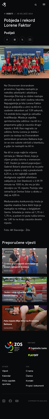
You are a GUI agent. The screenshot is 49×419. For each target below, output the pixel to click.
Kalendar (6, 375)
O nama (29, 370)
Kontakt (29, 380)
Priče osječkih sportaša (8, 382)
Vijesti (9, 13)
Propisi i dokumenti (35, 385)
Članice (29, 375)
